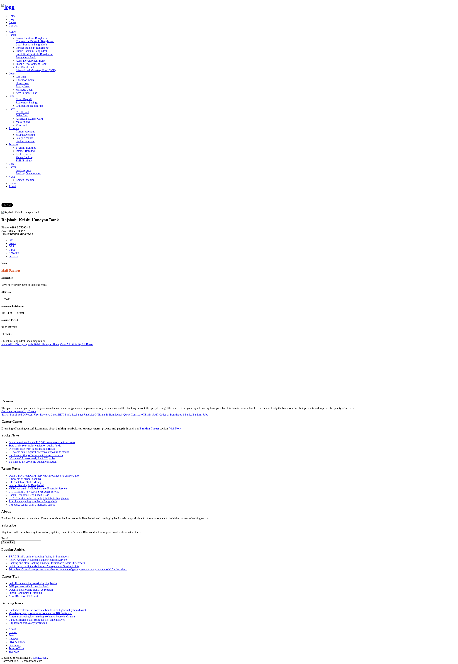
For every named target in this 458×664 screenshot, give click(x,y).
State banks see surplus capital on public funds (35, 445)
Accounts (14, 128)
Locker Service (24, 154)
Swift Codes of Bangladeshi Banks (172, 414)
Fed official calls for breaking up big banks (33, 583)
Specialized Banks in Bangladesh (34, 54)
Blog (11, 19)
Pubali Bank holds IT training (25, 592)
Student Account (25, 141)
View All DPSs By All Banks (76, 344)
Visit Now (175, 428)
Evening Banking (26, 147)
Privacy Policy (17, 641)
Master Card (23, 121)
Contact (13, 25)
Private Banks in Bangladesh (32, 38)
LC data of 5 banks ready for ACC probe (32, 458)
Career (12, 22)
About (12, 186)
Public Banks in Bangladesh (32, 50)
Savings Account (25, 134)
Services (13, 144)
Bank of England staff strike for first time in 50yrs (37, 619)
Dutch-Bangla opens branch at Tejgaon (31, 589)
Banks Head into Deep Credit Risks (29, 494)
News (12, 176)
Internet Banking (25, 150)
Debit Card (22, 115)
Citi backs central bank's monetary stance (32, 504)
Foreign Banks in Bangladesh (32, 47)
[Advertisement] (108, 371)
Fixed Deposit (24, 99)
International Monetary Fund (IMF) (36, 70)
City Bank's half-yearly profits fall (28, 622)
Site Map (14, 651)
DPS (11, 96)
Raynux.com (40, 657)
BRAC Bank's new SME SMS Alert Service (34, 491)
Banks (12, 34)
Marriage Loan (24, 89)
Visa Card (21, 125)
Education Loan (25, 79)
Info (11, 240)
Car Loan (21, 76)
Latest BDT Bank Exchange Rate (70, 414)
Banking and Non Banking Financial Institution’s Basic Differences (47, 562)
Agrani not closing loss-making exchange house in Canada (42, 616)
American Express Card (29, 118)
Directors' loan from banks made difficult (32, 448)
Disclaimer (15, 645)
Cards (12, 108)
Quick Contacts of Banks (137, 414)
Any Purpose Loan (26, 92)
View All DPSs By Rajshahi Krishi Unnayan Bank (30, 344)
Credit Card (22, 112)
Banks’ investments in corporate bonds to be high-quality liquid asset (47, 610)
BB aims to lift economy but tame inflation (33, 461)
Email (4, 538)
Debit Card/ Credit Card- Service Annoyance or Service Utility (44, 475)
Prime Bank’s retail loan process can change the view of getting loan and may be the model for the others (68, 569)
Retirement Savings (27, 102)
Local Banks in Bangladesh (31, 44)
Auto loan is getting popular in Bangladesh (33, 501)
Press (11, 635)
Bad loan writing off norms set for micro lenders (36, 455)
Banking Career (149, 428)
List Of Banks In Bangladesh (105, 414)
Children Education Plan (29, 105)
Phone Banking (24, 157)
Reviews (13, 638)
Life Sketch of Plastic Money (25, 482)
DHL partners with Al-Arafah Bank (29, 586)
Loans (12, 73)
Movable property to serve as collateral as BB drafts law (40, 613)
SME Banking (24, 160)
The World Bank (25, 67)
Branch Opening (25, 179)
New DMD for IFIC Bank (23, 596)
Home (12, 15)
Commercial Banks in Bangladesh (35, 41)
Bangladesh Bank (26, 57)
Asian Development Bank (30, 60)
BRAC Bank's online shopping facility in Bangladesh (39, 498)
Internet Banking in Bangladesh (26, 485)
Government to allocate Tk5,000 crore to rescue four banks (42, 442)
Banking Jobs (23, 170)
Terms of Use (16, 648)
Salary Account (24, 137)
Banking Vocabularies (28, 173)
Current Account (25, 131)
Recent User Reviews (37, 414)
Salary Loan (23, 86)
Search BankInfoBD (13, 414)
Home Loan (22, 83)
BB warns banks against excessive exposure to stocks (39, 451)
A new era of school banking (25, 478)
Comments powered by (18, 411)
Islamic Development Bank (31, 63)
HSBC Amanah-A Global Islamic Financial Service (38, 488)
